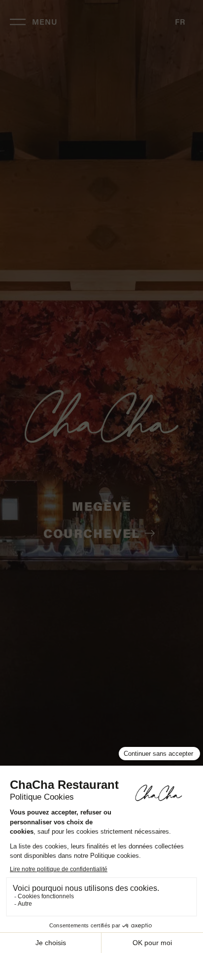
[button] (180, 22)
